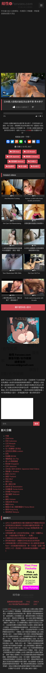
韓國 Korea (9, 504)
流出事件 (11, 166)
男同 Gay (8, 482)
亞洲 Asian (15, 151)
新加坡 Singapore (12, 464)
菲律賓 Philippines (12, 492)
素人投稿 (23, 166)
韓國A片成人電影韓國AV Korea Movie (19, 507)
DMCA (36, 602)
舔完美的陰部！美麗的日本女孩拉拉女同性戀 (22, 541)
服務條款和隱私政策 (15, 602)
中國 (7, 436)
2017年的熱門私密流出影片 (19, 604)
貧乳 (7, 497)
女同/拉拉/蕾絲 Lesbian (14, 451)
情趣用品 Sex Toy (12, 459)
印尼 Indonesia (11, 441)
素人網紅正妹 (10, 484)
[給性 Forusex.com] (19, 5)
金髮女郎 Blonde (11, 502)
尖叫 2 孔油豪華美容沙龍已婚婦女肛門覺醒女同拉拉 (25, 523)
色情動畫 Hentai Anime (14, 489)
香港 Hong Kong (11, 509)
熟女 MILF (9, 479)
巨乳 (7, 454)
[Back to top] (39, 667)
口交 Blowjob (30, 151)
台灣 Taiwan (10, 446)
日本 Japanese (14, 156)
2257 (35, 604)
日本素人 (33, 161)
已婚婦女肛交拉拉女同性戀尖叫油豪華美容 (21, 538)
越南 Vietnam (10, 499)
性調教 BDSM (10, 456)
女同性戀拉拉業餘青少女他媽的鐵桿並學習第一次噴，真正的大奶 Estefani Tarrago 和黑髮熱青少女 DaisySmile (24, 528)
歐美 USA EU (10, 474)
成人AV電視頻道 (11, 461)
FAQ (28, 602)
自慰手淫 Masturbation (13, 487)
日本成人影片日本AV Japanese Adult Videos (22, 469)
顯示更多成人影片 (23, 307)
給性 (9, 609)
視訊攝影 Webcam (17, 161)
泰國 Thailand (10, 476)
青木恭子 (36, 166)
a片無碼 (28, 130)
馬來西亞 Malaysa (12, 512)
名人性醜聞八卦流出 (13, 449)
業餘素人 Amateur (32, 156)
